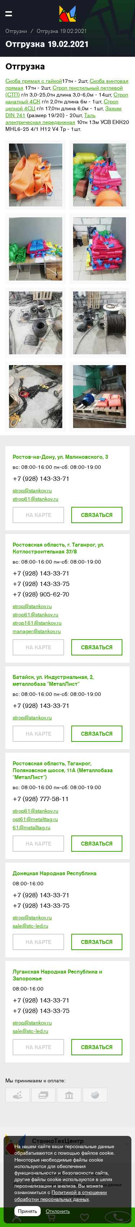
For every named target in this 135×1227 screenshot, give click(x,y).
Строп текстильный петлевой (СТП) (64, 91)
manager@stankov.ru (37, 631)
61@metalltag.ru (31, 827)
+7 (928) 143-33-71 (41, 478)
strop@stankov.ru (32, 490)
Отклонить (58, 1211)
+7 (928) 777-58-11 (41, 799)
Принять (27, 1211)
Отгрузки (16, 31)
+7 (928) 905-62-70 (41, 594)
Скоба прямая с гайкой (33, 81)
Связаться (97, 515)
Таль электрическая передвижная (50, 119)
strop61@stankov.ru (35, 499)
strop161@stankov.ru (37, 623)
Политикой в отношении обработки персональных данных (60, 1195)
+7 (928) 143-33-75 (41, 584)
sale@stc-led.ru (30, 925)
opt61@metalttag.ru (35, 819)
